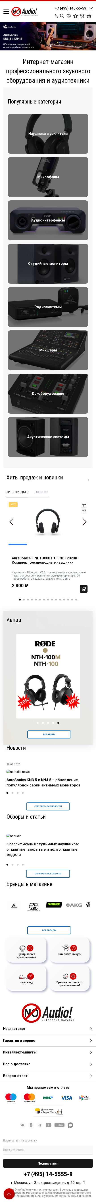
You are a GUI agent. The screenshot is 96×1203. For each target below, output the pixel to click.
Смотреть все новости (48, 806)
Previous (11, 522)
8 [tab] (48, 600)
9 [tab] (52, 600)
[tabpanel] (48, 550)
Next (85, 522)
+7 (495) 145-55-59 (70, 8)
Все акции (49, 734)
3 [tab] (28, 600)
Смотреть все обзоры (48, 873)
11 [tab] (60, 600)
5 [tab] (36, 600)
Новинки (41, 492)
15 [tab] (76, 600)
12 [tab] (64, 600)
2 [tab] (51, 46)
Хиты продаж (16, 492)
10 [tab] (56, 600)
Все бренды (49, 930)
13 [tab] (68, 600)
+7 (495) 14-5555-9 (48, 1174)
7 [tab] (44, 600)
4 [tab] (32, 600)
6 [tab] (40, 600)
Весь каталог (89, 480)
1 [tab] (45, 46)
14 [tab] (72, 600)
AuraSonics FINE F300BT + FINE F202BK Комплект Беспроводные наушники (44, 560)
